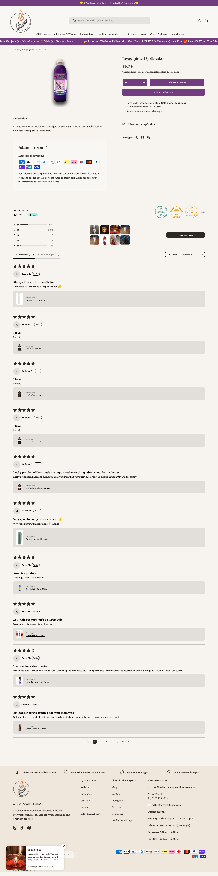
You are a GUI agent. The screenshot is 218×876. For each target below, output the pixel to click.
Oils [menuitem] (152, 34)
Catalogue (86, 793)
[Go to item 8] (125, 240)
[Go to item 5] (94, 240)
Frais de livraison (145, 71)
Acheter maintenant (163, 92)
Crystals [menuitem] (113, 34)
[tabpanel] (60, 128)
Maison (85, 787)
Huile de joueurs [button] (33, 348)
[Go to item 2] (104, 229)
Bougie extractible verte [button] (37, 539)
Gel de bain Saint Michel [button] (37, 589)
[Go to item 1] (94, 229)
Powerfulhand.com (27, 870)
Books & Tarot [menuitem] (86, 34)
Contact (116, 793)
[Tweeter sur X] (136, 137)
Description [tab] (20, 118)
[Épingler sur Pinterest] (149, 137)
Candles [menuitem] (102, 34)
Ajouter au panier (177, 82)
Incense (85, 807)
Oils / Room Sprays (91, 813)
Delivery (116, 807)
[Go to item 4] (125, 229)
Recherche (117, 813)
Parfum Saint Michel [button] (35, 635)
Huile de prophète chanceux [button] (39, 488)
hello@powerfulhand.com (166, 804)
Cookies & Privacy (122, 820)
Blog (114, 787)
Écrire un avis (186, 235)
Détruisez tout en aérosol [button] (37, 682)
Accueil (16, 50)
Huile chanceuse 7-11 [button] (35, 395)
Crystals (85, 800)
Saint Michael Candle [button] (36, 728)
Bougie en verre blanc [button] (36, 300)
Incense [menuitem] (143, 34)
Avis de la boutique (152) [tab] (47, 254)
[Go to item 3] (115, 229)
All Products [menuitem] (43, 34)
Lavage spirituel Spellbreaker (34, 50)
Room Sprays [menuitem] (177, 34)
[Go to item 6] (104, 240)
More (203, 212)
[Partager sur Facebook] (142, 137)
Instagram (117, 800)
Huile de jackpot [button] (33, 441)
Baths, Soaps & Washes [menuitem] (64, 34)
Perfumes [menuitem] (162, 34)
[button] (206, 21)
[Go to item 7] (115, 240)
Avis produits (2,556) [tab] (24, 254)
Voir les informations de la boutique (144, 111)
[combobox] (109, 20)
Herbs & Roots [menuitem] (128, 34)
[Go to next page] (129, 742)
